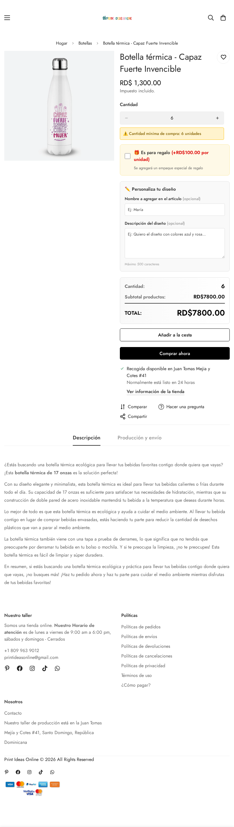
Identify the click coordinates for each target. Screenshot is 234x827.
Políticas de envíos (139, 636)
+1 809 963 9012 (21, 650)
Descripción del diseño (155, 223)
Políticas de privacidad (143, 665)
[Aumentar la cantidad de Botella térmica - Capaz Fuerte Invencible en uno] (217, 118)
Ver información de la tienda (155, 391)
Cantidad (129, 104)
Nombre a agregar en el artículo (163, 199)
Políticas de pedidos (140, 626)
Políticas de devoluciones (145, 646)
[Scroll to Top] (222, 795)
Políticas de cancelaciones (146, 656)
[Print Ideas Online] (117, 18)
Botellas (85, 43)
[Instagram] (32, 668)
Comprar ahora (175, 353)
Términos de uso (136, 675)
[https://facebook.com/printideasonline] (20, 668)
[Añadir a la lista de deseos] (223, 57)
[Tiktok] (45, 668)
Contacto (13, 713)
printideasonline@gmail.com (31, 657)
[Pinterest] (7, 668)
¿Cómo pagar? (136, 685)
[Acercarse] (104, 63)
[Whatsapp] (57, 668)
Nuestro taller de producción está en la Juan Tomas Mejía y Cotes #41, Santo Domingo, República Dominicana (53, 733)
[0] (223, 17)
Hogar (61, 43)
